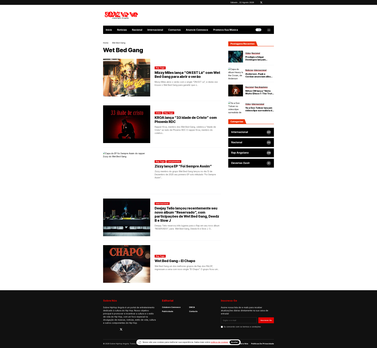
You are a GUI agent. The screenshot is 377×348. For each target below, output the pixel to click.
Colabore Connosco (171, 307)
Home (105, 43)
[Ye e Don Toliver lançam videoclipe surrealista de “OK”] (235, 107)
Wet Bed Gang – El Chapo (175, 261)
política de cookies (219, 342)
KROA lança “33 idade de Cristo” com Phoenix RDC (186, 120)
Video (158, 113)
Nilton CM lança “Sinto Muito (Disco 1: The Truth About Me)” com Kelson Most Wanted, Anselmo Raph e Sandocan (259, 92)
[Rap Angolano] (251, 152)
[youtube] (269, 2)
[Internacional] (251, 132)
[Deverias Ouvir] (251, 163)
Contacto (193, 311)
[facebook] (257, 2)
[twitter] (261, 2)
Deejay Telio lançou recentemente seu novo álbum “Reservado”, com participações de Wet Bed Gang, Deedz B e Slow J (187, 214)
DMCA (192, 307)
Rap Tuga (160, 68)
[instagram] (265, 2)
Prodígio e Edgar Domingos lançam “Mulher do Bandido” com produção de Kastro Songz (259, 58)
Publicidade (167, 311)
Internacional (162, 203)
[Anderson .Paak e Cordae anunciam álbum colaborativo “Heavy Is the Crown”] (235, 73)
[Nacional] (251, 142)
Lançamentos (174, 161)
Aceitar (234, 342)
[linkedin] (273, 2)
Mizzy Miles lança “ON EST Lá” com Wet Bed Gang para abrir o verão (187, 75)
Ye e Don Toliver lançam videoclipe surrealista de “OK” (259, 109)
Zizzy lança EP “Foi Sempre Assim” (183, 166)
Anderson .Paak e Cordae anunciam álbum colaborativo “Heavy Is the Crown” (259, 75)
